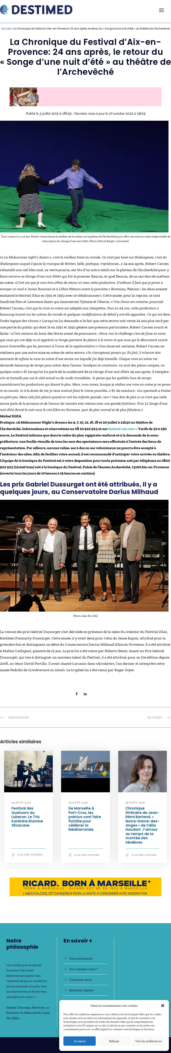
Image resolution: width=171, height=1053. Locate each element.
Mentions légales (81, 990)
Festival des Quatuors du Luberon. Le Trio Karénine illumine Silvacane (27, 819)
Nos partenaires (81, 958)
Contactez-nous (80, 980)
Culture (36, 856)
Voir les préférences (148, 1041)
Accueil (6, 28)
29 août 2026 (21, 804)
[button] (163, 1006)
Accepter (80, 1041)
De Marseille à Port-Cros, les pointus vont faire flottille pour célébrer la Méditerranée (84, 821)
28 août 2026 (78, 804)
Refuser (114, 1041)
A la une (23, 856)
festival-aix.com (121, 431)
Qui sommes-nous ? (83, 969)
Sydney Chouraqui (18, 1007)
